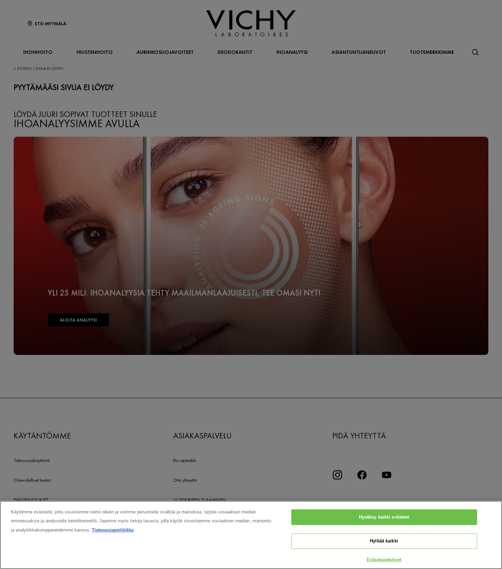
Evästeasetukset (384, 559)
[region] (251, 535)
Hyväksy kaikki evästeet (384, 517)
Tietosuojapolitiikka (113, 530)
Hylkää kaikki (384, 541)
